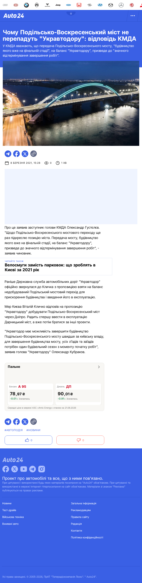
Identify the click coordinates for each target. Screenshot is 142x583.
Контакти (76, 530)
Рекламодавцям (81, 510)
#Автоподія (14, 430)
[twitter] (25, 153)
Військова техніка (13, 517)
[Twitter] (14, 469)
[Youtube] (23, 469)
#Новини (33, 430)
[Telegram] (32, 469)
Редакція (76, 523)
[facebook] (16, 153)
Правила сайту (80, 517)
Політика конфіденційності (87, 537)
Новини (6, 503)
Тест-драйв (9, 510)
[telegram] (8, 153)
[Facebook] (5, 469)
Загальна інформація (83, 503)
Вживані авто (10, 523)
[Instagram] (41, 469)
